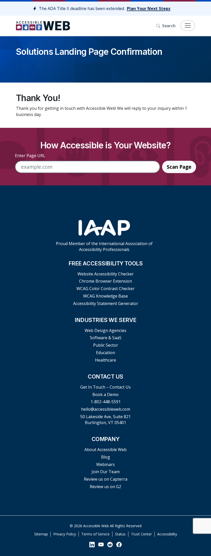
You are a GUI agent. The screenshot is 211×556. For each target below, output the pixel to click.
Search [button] (168, 25)
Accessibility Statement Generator (105, 303)
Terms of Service (95, 534)
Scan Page (179, 166)
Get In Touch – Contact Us (105, 387)
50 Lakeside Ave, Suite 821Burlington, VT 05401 (105, 419)
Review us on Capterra (105, 479)
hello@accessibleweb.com (105, 409)
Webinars (105, 464)
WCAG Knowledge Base (105, 296)
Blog (105, 457)
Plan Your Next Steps (148, 8)
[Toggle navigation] (187, 25)
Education (105, 352)
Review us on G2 (105, 486)
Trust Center (141, 534)
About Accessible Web (105, 449)
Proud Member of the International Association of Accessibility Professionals (104, 246)
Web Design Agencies (105, 330)
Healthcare (105, 360)
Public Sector (105, 345)
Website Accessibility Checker (105, 274)
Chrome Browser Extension (105, 281)
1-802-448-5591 (106, 402)
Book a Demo (105, 394)
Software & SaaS (105, 337)
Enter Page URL (30, 155)
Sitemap (41, 534)
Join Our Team (106, 471)
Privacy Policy (64, 534)
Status (120, 534)
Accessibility (167, 534)
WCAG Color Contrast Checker (105, 288)
